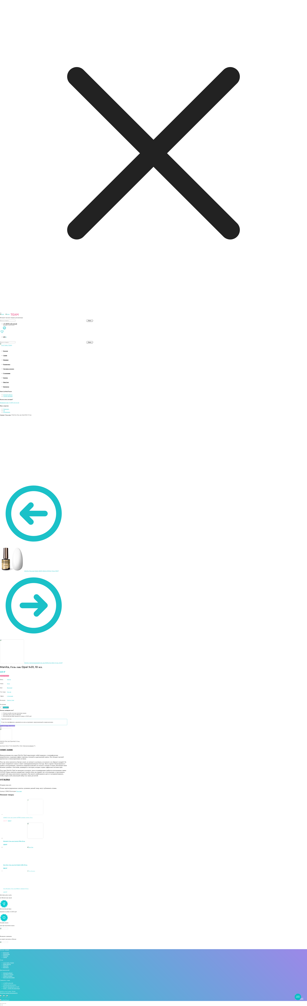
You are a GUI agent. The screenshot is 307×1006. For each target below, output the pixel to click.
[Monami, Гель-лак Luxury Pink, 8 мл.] (35, 831)
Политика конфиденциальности (9, 993)
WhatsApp (6, 412)
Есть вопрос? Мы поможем (7, 726)
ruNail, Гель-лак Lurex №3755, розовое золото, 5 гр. (18, 817)
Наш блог (5, 966)
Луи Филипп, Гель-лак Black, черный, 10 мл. (16, 888)
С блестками (10, 696)
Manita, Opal (10, 700)
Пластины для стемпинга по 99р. (153, 308)
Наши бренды (7, 964)
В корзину (5, 707)
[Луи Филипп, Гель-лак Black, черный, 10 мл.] (35, 878)
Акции (5, 957)
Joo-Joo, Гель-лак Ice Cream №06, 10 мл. (15, 865)
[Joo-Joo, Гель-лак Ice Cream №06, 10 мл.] (35, 854)
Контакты (6, 967)
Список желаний (7, 396)
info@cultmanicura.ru (9, 985)
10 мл (8, 683)
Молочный (9, 688)
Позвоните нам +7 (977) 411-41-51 (9, 402)
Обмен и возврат (7, 976)
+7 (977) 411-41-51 (10, 324)
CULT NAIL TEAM (8, 963)
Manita (9, 679)
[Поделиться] (2, 1003)
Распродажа (6, 954)
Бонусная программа (9, 977)
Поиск (89, 320)
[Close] (0, 727)
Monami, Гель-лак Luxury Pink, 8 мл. (14, 841)
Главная (2, 415)
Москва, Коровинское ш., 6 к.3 (11, 986)
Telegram (6, 409)
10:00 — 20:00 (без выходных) (11, 988)
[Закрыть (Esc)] (0, 1003)
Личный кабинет (7, 395)
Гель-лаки (8, 415)
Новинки (5, 956)
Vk (4, 410)
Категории (6, 952)
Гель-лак (9, 692)
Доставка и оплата (8, 974)
